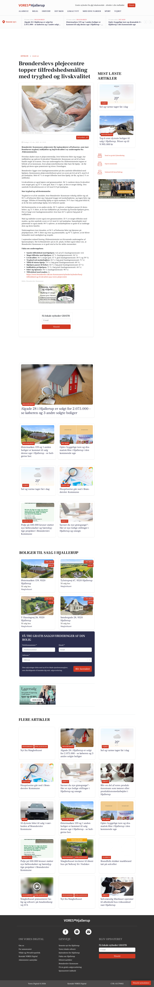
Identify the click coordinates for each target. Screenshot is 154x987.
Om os (21, 945)
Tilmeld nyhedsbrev (141, 983)
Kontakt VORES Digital (28, 956)
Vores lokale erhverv (67, 949)
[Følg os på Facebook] (65, 932)
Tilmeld (131, 5)
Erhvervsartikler (65, 960)
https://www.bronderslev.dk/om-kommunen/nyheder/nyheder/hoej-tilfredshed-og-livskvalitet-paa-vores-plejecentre (54, 275)
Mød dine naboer (92, 11)
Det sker (59, 11)
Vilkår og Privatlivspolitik (29, 953)
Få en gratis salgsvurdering (70, 967)
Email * (62, 645)
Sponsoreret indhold (67, 971)
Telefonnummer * (29, 645)
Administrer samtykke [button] (28, 960)
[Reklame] (56, 294)
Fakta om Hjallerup (67, 956)
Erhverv (46, 11)
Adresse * (26, 655)
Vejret (117, 11)
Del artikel (81, 137)
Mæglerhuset (26, 589)
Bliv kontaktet (82, 668)
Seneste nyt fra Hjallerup (69, 945)
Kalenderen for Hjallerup (69, 953)
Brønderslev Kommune (68, 963)
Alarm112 (23, 11)
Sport (107, 11)
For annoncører (25, 949)
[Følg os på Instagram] (77, 932)
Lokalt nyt (73, 11)
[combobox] (23, 659)
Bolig (35, 11)
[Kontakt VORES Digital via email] (88, 932)
